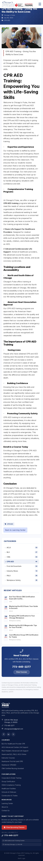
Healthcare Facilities (9, 788)
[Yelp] (13, 734)
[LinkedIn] (8, 734)
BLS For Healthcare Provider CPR (13, 744)
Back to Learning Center (15, 530)
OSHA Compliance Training (11, 785)
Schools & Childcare (9, 792)
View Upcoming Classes (15, 827)
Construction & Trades (10, 796)
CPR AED (10, 524)
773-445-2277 (21, 666)
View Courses (21, 672)
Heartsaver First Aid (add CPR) (12, 761)
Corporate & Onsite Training (11, 778)
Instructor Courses (8, 758)
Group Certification (8, 781)
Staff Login (21, 858)
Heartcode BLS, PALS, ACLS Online (14, 754)
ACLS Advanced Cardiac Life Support (15, 747)
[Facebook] (4, 734)
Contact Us (5, 810)
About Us (5, 807)
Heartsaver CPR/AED (9, 765)
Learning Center (7, 803)
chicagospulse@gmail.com (13, 729)
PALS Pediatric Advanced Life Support (15, 751)
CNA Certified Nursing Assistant (13, 768)
